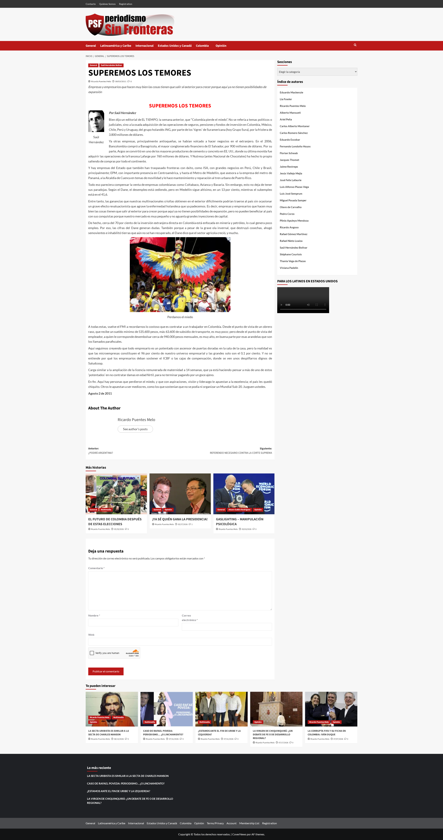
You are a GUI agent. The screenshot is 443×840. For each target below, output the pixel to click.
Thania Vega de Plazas (293, 261)
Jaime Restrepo (289, 166)
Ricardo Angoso (289, 227)
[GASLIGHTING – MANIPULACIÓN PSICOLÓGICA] (244, 493)
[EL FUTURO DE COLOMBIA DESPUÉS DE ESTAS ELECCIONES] (116, 493)
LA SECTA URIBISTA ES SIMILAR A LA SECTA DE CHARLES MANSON (108, 732)
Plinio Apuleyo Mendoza (294, 220)
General (91, 46)
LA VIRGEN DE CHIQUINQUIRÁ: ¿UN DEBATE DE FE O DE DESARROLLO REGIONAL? (273, 734)
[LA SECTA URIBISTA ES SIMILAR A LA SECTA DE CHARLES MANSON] (112, 709)
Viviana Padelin (289, 267)
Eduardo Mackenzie (291, 92)
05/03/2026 (246, 529)
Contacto (91, 3)
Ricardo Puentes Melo (101, 81)
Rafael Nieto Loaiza (291, 240)
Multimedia (106, 509)
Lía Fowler (286, 99)
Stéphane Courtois (291, 254)
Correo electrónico (190, 618)
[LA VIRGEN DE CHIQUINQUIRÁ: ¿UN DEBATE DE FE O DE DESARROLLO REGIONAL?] (276, 709)
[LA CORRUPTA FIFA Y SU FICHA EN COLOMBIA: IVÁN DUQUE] (331, 709)
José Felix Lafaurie (290, 180)
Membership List (249, 823)
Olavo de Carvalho (291, 207)
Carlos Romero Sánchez (294, 132)
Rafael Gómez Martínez (293, 234)
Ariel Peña (286, 119)
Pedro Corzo (287, 213)
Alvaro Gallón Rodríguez (239, 509)
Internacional (144, 46)
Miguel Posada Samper (293, 200)
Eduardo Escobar (290, 139)
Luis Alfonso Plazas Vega (294, 186)
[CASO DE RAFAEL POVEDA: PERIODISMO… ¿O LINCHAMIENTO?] (167, 709)
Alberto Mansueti (290, 112)
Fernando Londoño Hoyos (295, 146)
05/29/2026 (119, 529)
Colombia (206, 47)
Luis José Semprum (291, 193)
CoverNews (239, 834)
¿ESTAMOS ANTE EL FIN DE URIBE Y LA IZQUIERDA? (118, 791)
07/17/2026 (283, 742)
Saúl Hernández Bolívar (111, 65)
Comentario (96, 568)
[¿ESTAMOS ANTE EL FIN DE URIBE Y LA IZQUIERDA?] (221, 709)
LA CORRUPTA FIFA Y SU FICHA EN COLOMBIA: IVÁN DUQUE (327, 732)
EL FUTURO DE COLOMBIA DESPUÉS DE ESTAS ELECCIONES (115, 522)
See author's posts (135, 429)
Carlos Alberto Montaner (295, 126)
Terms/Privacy (215, 823)
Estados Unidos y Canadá (175, 46)
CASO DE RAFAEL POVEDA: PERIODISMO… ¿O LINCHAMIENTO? (163, 732)
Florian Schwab (289, 153)
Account (232, 823)
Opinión (224, 47)
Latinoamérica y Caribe (115, 46)
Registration (125, 3)
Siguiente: (241, 451)
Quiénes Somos (107, 3)
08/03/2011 (120, 81)
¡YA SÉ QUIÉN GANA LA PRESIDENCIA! (180, 519)
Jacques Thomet (289, 159)
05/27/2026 (183, 524)
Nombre (94, 615)
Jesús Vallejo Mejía (291, 173)
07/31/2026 (174, 739)
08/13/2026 (119, 739)
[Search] (355, 45)
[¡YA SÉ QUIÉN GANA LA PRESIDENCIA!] (180, 493)
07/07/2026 (338, 739)
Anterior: (100, 451)
